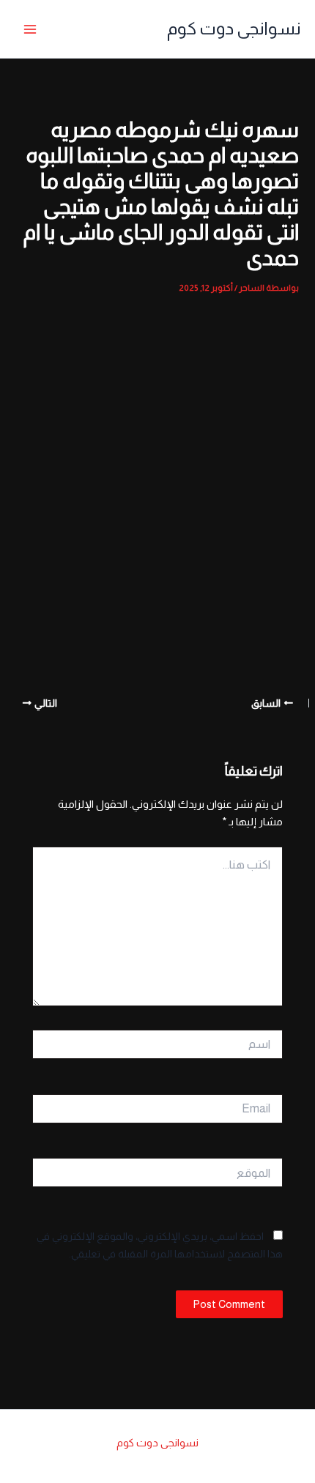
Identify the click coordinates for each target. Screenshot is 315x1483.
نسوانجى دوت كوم (233, 28)
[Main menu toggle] (30, 29)
